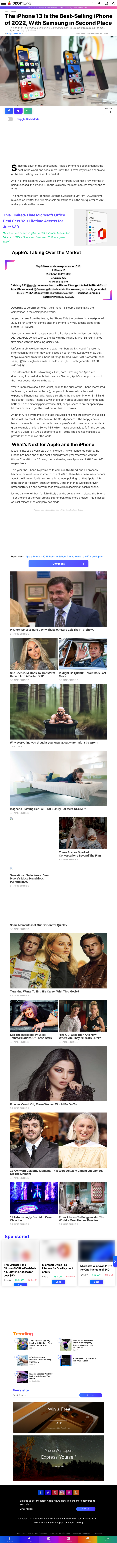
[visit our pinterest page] (55, 1492)
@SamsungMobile (45, 289)
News (7, 11)
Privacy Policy (20, 1533)
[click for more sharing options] (28, 111)
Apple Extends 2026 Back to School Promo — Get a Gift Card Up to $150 (67, 556)
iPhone (13, 11)
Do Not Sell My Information (60, 1533)
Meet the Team (74, 1518)
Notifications (56, 1518)
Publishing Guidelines (81, 1533)
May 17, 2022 (66, 296)
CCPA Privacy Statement (37, 1533)
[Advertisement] (58, 142)
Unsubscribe (40, 1518)
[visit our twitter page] (48, 1492)
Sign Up (90, 1395)
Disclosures (97, 1533)
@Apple (31, 285)
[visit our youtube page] (69, 1492)
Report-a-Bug (75, 1522)
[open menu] (3, 3)
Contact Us (24, 1518)
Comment (68, 563)
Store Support (57, 1522)
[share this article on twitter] (18, 111)
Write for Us (40, 1522)
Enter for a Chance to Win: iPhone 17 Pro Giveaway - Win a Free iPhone (58, 8)
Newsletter (91, 1518)
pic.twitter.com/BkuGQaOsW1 (56, 292)
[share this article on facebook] (9, 111)
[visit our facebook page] (41, 1492)
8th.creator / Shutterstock (101, 103)
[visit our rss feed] (76, 1492)
